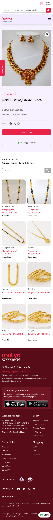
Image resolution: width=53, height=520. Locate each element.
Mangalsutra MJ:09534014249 (9, 211)
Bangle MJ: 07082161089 (38, 292)
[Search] (48, 10)
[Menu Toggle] (49, 19)
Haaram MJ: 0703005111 (13, 292)
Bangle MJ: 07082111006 (38, 334)
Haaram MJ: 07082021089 (33, 252)
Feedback (2, 68)
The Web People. (17, 516)
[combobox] (24, 10)
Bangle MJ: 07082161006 (13, 334)
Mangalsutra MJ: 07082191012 (10, 252)
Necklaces (9, 94)
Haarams (31, 248)
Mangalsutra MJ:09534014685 (35, 211)
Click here (6, 432)
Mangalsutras (8, 206)
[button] (47, 34)
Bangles (31, 289)
